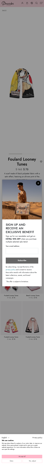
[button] (5, 437)
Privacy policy (37, 438)
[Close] (38, 183)
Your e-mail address (12, 246)
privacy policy (10, 270)
